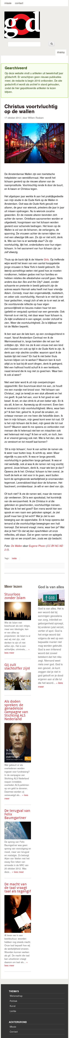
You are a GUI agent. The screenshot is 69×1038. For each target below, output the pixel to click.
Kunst (13, 1006)
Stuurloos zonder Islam (14, 596)
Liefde (13, 1011)
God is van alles (51, 586)
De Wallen (16, 546)
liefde (14, 558)
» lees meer (18, 871)
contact (19, 3)
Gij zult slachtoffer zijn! (17, 666)
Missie (13, 1026)
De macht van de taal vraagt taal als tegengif (17, 887)
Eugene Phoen (37, 546)
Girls (46, 259)
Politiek (13, 1001)
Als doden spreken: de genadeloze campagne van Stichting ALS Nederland (16, 710)
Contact (14, 1031)
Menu (61, 52)
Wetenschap (16, 995)
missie (8, 3)
